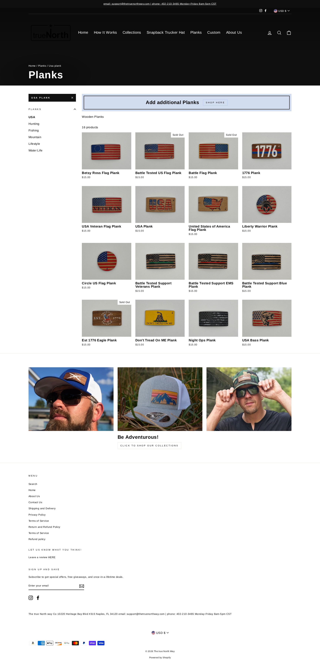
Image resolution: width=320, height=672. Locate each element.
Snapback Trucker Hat (166, 32)
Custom (213, 32)
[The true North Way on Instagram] (31, 598)
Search (33, 484)
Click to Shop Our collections (149, 445)
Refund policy (37, 539)
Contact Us (35, 502)
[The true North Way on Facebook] (38, 598)
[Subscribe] (81, 586)
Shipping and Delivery (42, 508)
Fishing (34, 130)
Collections (132, 32)
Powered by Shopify (160, 657)
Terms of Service (39, 520)
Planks (196, 32)
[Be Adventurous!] (160, 399)
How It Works (105, 32)
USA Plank (40, 97)
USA (32, 117)
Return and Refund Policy (44, 527)
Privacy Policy (37, 514)
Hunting (34, 123)
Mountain (35, 137)
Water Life (35, 150)
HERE (52, 557)
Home (83, 32)
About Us (234, 32)
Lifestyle (34, 143)
